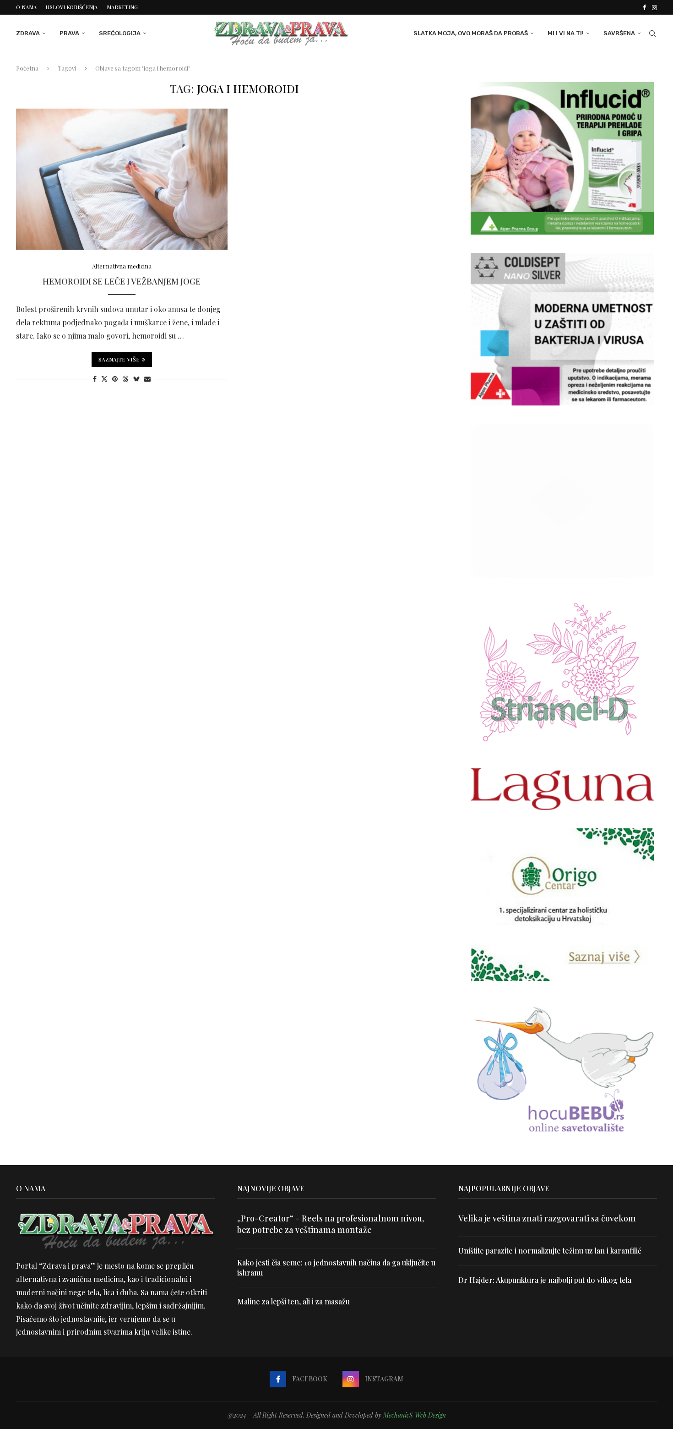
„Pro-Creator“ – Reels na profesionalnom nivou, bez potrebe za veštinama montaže (330, 1224)
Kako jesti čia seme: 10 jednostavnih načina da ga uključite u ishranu (336, 1267)
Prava (69, 33)
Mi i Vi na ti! (566, 33)
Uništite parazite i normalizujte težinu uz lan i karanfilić (549, 1250)
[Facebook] (644, 7)
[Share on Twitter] (104, 378)
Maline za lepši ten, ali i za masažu (293, 1301)
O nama (26, 7)
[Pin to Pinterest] (115, 378)
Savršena (619, 33)
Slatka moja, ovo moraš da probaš (470, 33)
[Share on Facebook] (95, 378)
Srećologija (120, 33)
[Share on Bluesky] (136, 378)
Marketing (122, 7)
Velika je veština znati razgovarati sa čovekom (547, 1218)
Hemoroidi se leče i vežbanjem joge (122, 281)
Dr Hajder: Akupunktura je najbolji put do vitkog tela (544, 1280)
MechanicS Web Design (414, 1415)
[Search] (652, 33)
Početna (27, 68)
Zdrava (28, 33)
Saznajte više (119, 359)
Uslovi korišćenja (72, 7)
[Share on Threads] (125, 378)
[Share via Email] (147, 378)
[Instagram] (654, 7)
